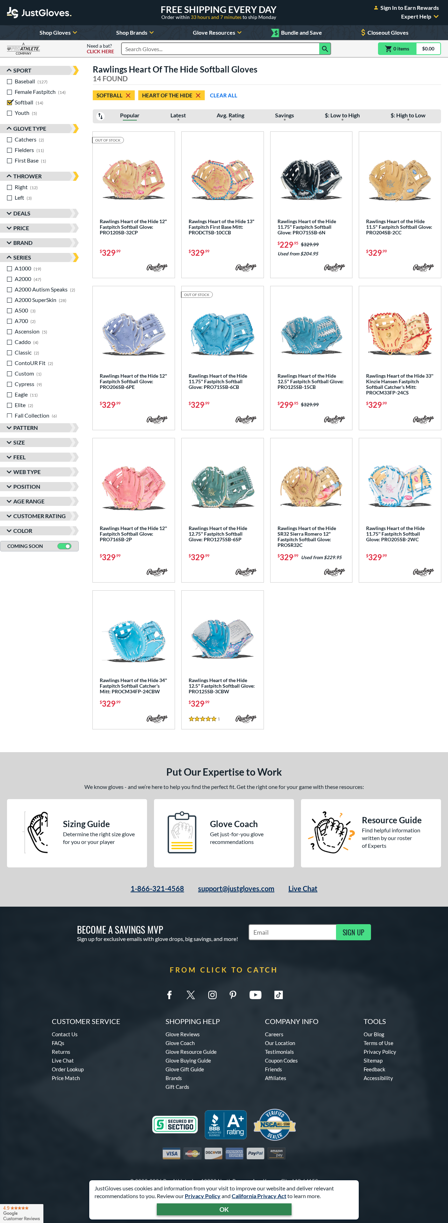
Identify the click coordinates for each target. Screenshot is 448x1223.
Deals (21, 213)
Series (22, 257)
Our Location (280, 1043)
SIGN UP (353, 932)
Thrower (27, 176)
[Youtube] (255, 995)
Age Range (28, 501)
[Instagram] (212, 995)
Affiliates (275, 1078)
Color (22, 530)
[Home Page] (39, 12)
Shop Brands (131, 32)
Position (26, 486)
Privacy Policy (202, 1196)
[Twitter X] (191, 995)
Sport (22, 70)
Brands (174, 1078)
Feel (19, 457)
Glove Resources (214, 32)
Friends (273, 1069)
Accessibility (378, 1078)
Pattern (25, 427)
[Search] (325, 48)
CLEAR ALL (223, 95)
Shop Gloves (55, 32)
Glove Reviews (183, 1034)
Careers (274, 1034)
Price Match (66, 1078)
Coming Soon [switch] (25, 546)
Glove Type (29, 128)
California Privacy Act (259, 1196)
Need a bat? (100, 48)
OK (224, 1209)
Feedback (374, 1069)
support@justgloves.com (236, 888)
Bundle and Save (298, 32)
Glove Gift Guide (185, 1069)
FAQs (58, 1043)
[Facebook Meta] (169, 995)
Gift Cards (177, 1087)
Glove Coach (180, 1043)
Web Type (27, 471)
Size (19, 442)
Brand (23, 242)
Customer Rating (39, 516)
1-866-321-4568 (157, 888)
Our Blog (374, 1034)
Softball (109, 95)
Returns (61, 1052)
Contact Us (65, 1034)
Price (21, 228)
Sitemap (373, 1060)
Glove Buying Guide (188, 1060)
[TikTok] (278, 995)
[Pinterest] (233, 995)
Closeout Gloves (388, 32)
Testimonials (279, 1052)
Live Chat (302, 888)
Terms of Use (378, 1043)
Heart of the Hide (167, 95)
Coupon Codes (281, 1060)
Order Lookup (68, 1069)
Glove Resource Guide (191, 1052)
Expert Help (416, 16)
